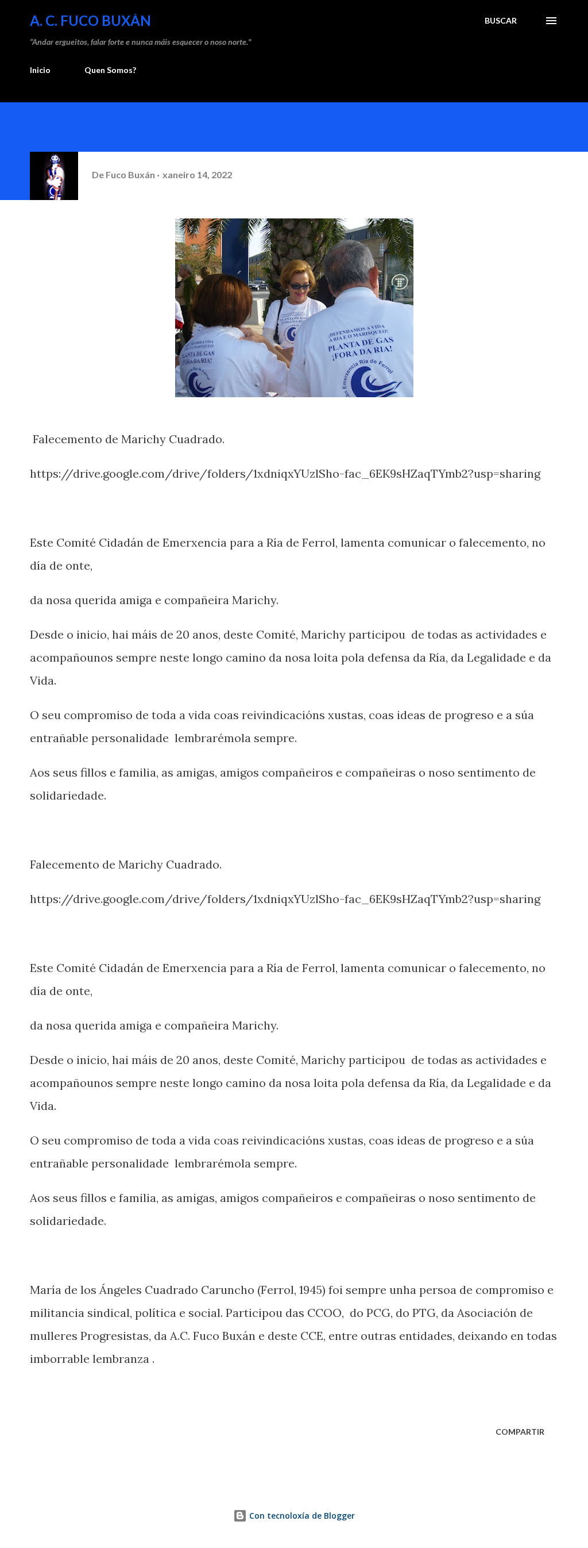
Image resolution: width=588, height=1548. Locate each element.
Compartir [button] (520, 1431)
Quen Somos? (110, 70)
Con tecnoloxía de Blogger (301, 1515)
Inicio (40, 70)
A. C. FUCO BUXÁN (90, 20)
